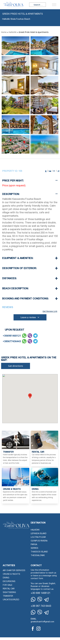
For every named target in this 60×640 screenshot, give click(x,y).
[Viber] (39, 599)
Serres (34, 548)
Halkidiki (13, 32)
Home (4, 32)
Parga (34, 545)
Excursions (9, 581)
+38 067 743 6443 (41, 606)
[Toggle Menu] (54, 4)
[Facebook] (33, 629)
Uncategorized (11, 600)
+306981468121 (12, 335)
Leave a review (28, 317)
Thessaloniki (38, 555)
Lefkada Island (38, 534)
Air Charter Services (14, 570)
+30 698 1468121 (40, 593)
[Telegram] (46, 600)
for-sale (7, 585)
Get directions (15, 365)
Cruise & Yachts (11, 574)
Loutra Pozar (38, 537)
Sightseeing (9, 592)
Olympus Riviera (39, 541)
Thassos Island (39, 552)
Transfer (8, 596)
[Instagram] (38, 628)
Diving (6, 578)
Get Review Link (50, 311)
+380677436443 (12, 341)
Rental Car (9, 589)
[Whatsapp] (33, 599)
